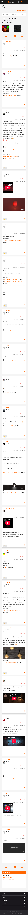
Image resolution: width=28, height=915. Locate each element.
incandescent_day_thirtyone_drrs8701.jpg (14, 360)
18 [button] (21, 31)
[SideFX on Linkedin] (23, 913)
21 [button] (24, 31)
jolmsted (8, 829)
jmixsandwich (9, 310)
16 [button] (18, 31)
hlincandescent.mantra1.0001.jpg (12, 610)
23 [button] (4, 33)
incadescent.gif (8, 330)
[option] (8, 28)
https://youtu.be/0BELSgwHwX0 (11, 472)
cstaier (7, 441)
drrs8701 (8, 345)
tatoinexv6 (8, 258)
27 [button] (8, 33)
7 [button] (9, 31)
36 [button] (18, 33)
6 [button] (8, 31)
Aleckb (7, 377)
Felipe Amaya (9, 716)
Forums (7, 14)
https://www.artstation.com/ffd (10, 156)
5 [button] (7, 31)
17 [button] (19, 31)
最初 (6, 36)
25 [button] (6, 33)
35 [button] (17, 33)
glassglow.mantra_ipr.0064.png (11, 492)
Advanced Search (22, 10)
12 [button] (14, 31)
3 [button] (4, 31)
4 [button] (5, 31)
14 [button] (16, 31)
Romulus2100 (9, 678)
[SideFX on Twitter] (7, 913)
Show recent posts (7, 877)
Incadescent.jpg (8, 55)
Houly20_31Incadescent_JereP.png (12, 240)
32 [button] (14, 33)
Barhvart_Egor (9, 71)
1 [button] (2, 31)
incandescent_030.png (9, 425)
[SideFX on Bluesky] (12, 913)
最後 (22, 36)
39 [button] (21, 33)
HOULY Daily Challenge (13, 14)
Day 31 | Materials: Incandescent (20, 14)
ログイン (24, 2)
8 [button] (10, 31)
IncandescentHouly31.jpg (10, 279)
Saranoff (8, 407)
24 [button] (5, 33)
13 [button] (15, 31)
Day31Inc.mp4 (7, 151)
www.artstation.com (8, 158)
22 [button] (25, 31)
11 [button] (13, 31)
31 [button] (12, 33)
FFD (6, 110)
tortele (7, 172)
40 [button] (22, 33)
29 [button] (10, 33)
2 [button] (3, 31)
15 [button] (17, 31)
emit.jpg (6, 567)
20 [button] (23, 31)
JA (20, 2)
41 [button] (23, 33)
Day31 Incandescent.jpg (10, 662)
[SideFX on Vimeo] (18, 913)
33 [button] (15, 33)
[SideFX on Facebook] (4, 913)
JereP (7, 224)
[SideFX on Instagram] (9, 913)
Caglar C (8, 582)
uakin (7, 550)
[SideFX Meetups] (15, 913)
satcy (7, 793)
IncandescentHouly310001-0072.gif (13, 281)
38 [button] (20, 33)
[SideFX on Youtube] (21, 913)
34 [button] (16, 33)
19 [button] (22, 31)
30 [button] (11, 33)
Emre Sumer (8, 41)
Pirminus (8, 759)
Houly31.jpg (7, 392)
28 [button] (9, 33)
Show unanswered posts (8, 879)
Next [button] (3, 28)
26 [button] (7, 33)
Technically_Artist (10, 508)
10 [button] (12, 31)
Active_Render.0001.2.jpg (10, 95)
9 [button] (11, 31)
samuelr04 (8, 628)
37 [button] (19, 33)
